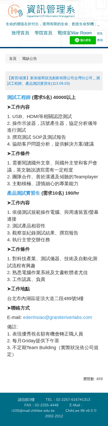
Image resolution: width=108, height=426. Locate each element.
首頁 (13, 58)
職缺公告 (29, 58)
